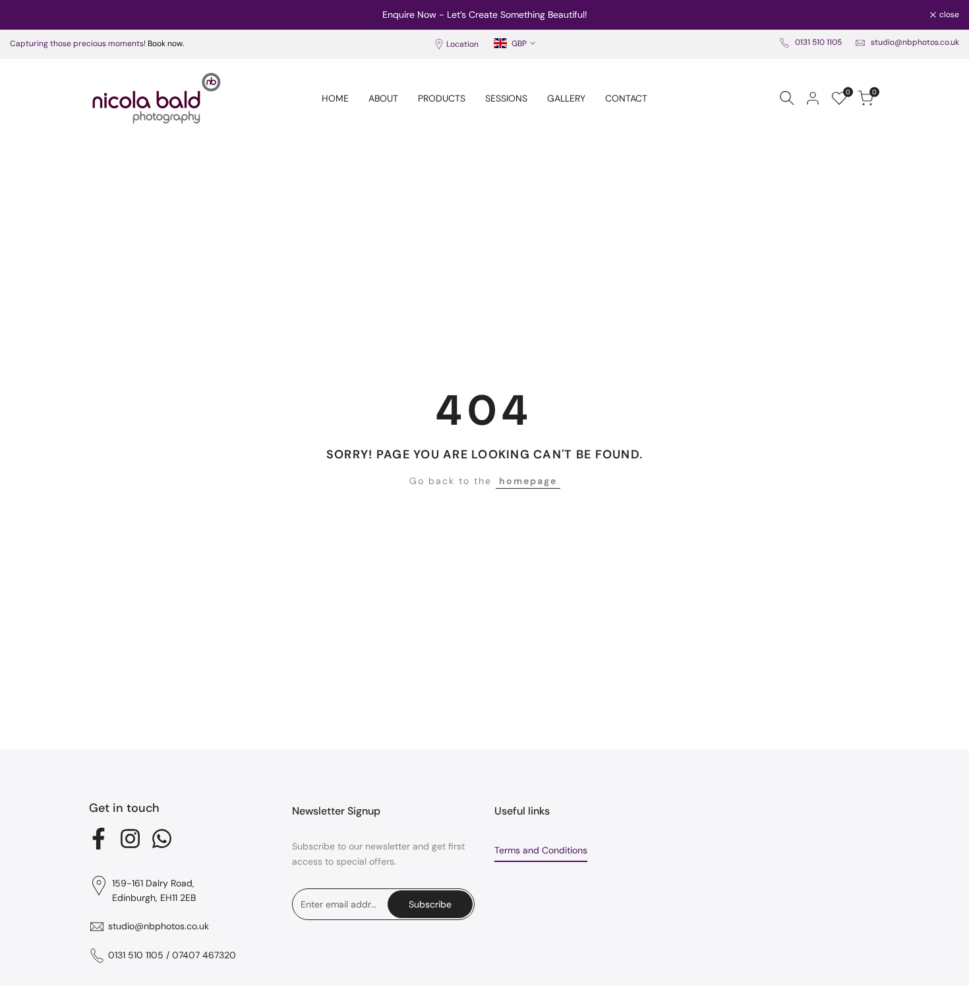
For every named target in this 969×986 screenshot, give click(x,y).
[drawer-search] (787, 98)
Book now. (166, 43)
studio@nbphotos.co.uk (915, 42)
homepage (528, 481)
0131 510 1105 (818, 42)
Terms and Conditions (540, 850)
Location (462, 44)
